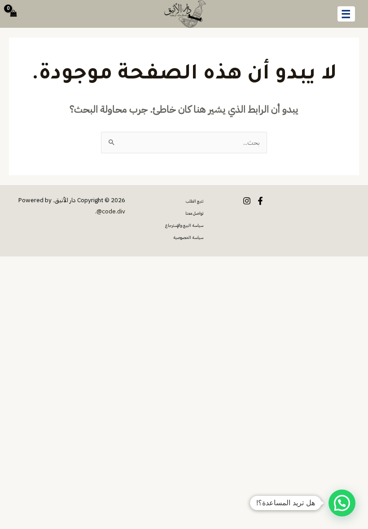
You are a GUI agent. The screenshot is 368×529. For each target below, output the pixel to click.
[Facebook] (260, 201)
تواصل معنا (194, 213)
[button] (342, 503)
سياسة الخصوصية (188, 237)
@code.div (110, 211)
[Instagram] (247, 201)
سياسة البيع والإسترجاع (184, 225)
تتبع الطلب (194, 201)
